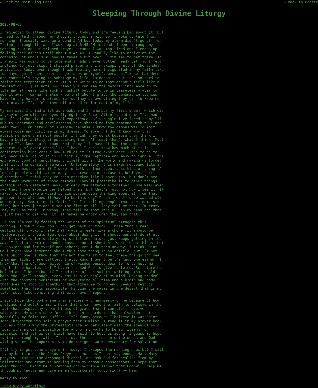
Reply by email (15, 378)
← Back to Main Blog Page (26, 2)
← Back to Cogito (301, 2)
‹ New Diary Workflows (22, 386)
